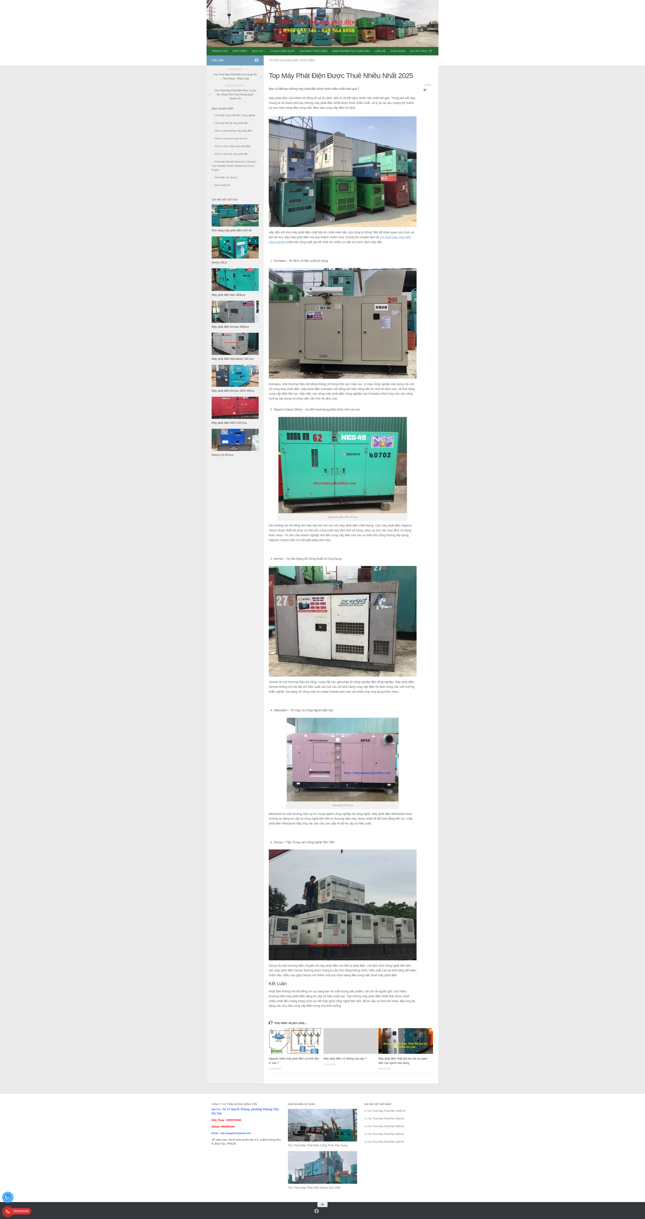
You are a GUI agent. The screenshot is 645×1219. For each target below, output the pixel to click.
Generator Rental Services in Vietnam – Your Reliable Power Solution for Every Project (235, 165)
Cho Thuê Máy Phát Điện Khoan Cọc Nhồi (314, 1187)
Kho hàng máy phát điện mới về (231, 230)
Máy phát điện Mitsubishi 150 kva (233, 358)
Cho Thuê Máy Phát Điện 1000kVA (386, 1110)
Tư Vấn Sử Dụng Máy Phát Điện (292, 60)
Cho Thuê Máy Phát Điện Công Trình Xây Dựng (317, 1145)
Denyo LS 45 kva (222, 454)
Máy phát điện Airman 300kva (230, 326)
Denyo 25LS (219, 262)
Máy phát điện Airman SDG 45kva (233, 390)
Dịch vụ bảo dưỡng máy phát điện (233, 130)
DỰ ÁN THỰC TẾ (421, 51)
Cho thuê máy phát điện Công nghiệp (235, 115)
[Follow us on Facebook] (257, 60)
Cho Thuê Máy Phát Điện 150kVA (385, 1141)
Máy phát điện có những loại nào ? (345, 1058)
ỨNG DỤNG (397, 51)
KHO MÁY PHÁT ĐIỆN (314, 51)
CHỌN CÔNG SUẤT (282, 51)
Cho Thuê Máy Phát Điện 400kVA (385, 1134)
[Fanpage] (251, 60)
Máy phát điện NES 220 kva (229, 422)
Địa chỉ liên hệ (222, 185)
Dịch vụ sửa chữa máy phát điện (233, 146)
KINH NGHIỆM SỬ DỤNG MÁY (351, 51)
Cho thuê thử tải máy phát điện (231, 123)
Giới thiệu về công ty (226, 177)
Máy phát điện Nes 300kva (228, 294)
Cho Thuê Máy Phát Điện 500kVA (385, 1118)
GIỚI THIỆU (239, 51)
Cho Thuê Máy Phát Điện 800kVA (385, 1126)
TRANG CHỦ (219, 51)
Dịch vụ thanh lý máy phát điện (231, 153)
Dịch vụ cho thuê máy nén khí (231, 138)
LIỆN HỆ (380, 51)
